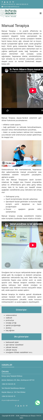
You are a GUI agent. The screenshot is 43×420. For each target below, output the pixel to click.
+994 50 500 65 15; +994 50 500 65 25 (15, 4)
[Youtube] (4, 2)
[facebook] (2, 2)
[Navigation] (40, 13)
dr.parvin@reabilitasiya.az (11, 6)
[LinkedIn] (7, 2)
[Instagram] (10, 2)
